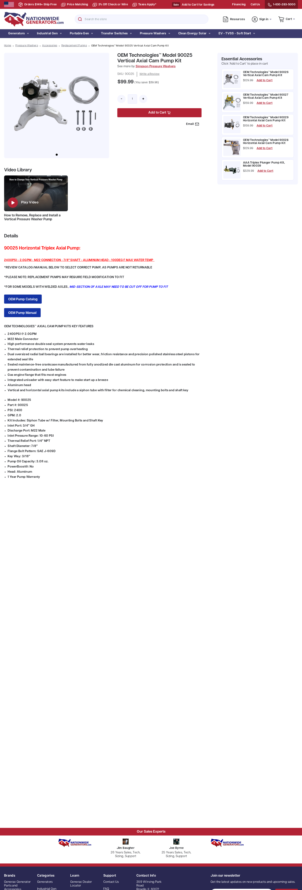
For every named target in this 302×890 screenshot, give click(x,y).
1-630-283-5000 (284, 4)
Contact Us (111, 882)
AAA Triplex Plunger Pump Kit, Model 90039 (264, 164)
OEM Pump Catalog (23, 299)
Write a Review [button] (149, 74)
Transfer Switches (114, 33)
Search (79, 19)
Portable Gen (79, 33)
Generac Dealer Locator (81, 884)
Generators (16, 33)
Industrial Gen (47, 33)
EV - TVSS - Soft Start (235, 33)
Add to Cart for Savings (198, 4)
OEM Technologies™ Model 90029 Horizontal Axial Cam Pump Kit (265, 119)
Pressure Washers (153, 33)
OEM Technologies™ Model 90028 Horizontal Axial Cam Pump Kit (265, 142)
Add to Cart (265, 80)
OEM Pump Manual (22, 313)
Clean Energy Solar (192, 33)
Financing (239, 4)
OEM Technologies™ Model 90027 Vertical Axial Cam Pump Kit (265, 96)
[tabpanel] (56, 105)
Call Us (255, 4)
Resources (237, 19)
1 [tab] (57, 155)
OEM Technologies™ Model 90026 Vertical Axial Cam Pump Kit (265, 74)
